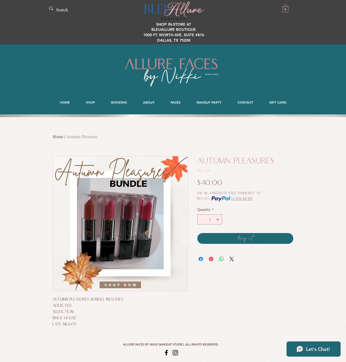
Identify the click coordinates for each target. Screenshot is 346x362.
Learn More (242, 199)
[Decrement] (201, 219)
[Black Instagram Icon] (175, 352)
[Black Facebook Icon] (166, 352)
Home (58, 136)
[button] (285, 8)
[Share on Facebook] (201, 259)
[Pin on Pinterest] (211, 259)
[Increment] (218, 219)
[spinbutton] (210, 219)
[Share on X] (231, 259)
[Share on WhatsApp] (221, 259)
